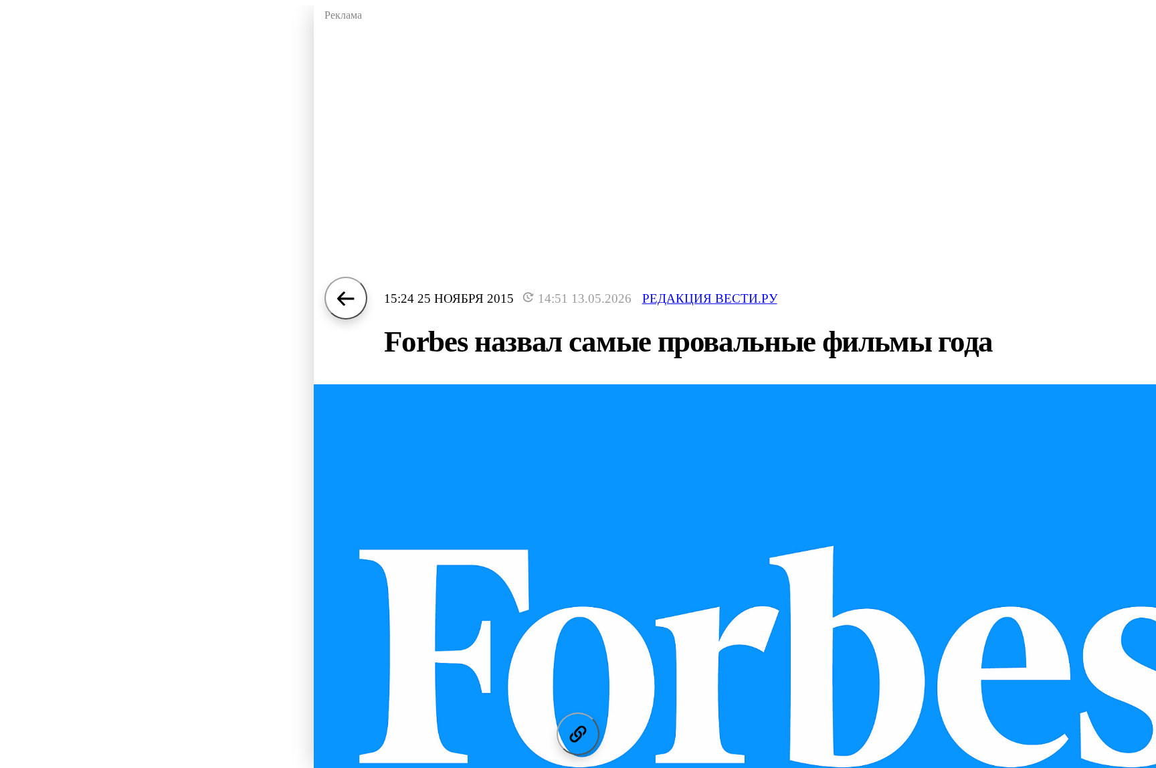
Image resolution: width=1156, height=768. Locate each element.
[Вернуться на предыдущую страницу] (345, 298)
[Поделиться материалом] (578, 734)
